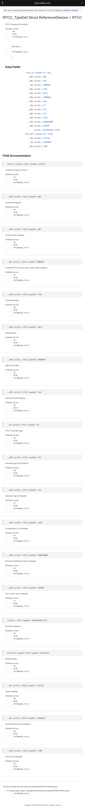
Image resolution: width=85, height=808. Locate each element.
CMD (44, 77)
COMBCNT (46, 85)
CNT (44, 81)
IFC (44, 109)
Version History (70, 10)
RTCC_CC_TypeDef (34, 72)
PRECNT (46, 126)
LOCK (45, 117)
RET (45, 134)
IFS (44, 113)
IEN (44, 101)
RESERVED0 (48, 130)
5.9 (53, 10)
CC (44, 72)
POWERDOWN (48, 122)
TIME (45, 146)
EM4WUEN (47, 97)
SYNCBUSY (47, 142)
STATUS (46, 138)
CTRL (45, 89)
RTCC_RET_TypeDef (33, 134)
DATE (45, 93)
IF (44, 105)
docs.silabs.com (42, 3)
